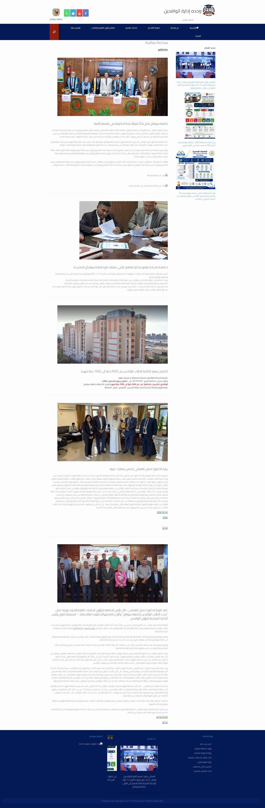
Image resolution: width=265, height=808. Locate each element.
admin (163, 49)
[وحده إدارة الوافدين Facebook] (86, 13)
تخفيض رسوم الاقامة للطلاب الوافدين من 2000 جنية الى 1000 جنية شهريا (124, 370)
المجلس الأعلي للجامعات (202, 766)
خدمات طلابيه (131, 28)
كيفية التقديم (154, 28)
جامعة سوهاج (56, 19)
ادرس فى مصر (205, 744)
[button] (54, 32)
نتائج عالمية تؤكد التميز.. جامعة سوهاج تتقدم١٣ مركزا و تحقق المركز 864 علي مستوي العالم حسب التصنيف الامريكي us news (195, 196)
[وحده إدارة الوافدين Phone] (67, 13)
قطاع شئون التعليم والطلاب (103, 28)
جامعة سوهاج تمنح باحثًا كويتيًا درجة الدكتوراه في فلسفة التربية (131, 123)
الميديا (198, 36)
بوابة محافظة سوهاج (203, 748)
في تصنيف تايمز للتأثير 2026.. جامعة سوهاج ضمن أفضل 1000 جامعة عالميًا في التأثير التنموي (196, 143)
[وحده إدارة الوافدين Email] (73, 13)
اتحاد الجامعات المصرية (202, 771)
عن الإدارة (175, 28)
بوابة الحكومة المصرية (202, 753)
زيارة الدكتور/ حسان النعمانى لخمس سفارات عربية (139, 468)
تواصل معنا (76, 28)
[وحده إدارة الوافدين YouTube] (79, 13)
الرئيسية (193, 28)
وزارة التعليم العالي (204, 762)
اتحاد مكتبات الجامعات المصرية (199, 757)
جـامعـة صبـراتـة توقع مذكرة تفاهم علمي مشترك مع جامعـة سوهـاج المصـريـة (120, 266)
